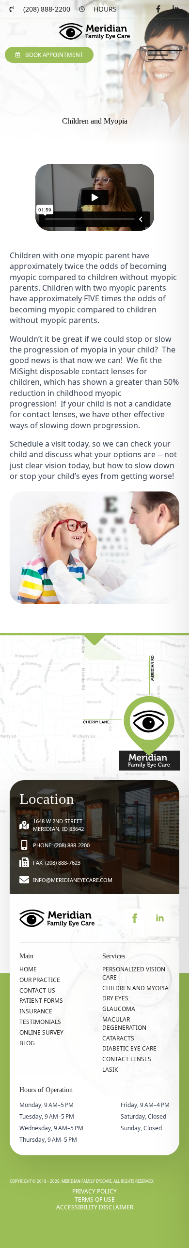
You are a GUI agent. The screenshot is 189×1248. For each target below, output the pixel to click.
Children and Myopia (135, 988)
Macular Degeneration (124, 1024)
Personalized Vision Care (133, 974)
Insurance (35, 1011)
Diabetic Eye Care (129, 1048)
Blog (27, 1043)
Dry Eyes (115, 998)
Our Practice (39, 980)
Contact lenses (126, 1059)
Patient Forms (41, 1001)
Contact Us (37, 991)
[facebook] (134, 918)
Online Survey (41, 1033)
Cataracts (118, 1038)
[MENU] (164, 55)
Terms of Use (95, 1200)
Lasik (110, 1070)
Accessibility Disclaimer (94, 1207)
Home (28, 969)
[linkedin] (160, 918)
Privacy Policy (94, 1191)
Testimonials (40, 1022)
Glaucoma (118, 1009)
